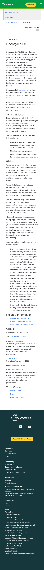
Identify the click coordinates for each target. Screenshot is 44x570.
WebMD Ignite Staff (19, 337)
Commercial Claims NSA (13, 543)
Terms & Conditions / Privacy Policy (17, 527)
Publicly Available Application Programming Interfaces (19, 490)
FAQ (6, 503)
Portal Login (30, 4)
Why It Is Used (15, 391)
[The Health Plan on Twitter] (20, 427)
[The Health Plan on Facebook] (15, 427)
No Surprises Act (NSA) (13, 546)
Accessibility (9, 512)
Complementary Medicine (19, 318)
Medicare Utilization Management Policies (19, 538)
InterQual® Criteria (11, 551)
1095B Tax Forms (11, 548)
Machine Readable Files (13, 535)
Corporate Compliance (12, 514)
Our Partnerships (10, 453)
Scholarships (9, 464)
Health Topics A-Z (11, 17)
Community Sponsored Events (15, 472)
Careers (7, 456)
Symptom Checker (11, 12)
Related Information (17, 397)
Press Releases (10, 483)
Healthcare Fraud (10, 517)
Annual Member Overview (13, 530)
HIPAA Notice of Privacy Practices (16, 520)
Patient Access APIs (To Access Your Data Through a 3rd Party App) (19, 494)
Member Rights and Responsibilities (17, 533)
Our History (9, 451)
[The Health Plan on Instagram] (25, 427)
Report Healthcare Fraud (22, 439)
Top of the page (11, 358)
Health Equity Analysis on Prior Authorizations (20, 554)
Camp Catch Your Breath (13, 467)
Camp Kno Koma (10, 469)
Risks (12, 394)
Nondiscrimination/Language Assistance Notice (20, 525)
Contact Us (9, 500)
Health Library (11, 22)
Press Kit (8, 480)
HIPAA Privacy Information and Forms (17, 522)
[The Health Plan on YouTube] (29, 427)
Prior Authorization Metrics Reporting (17, 541)
